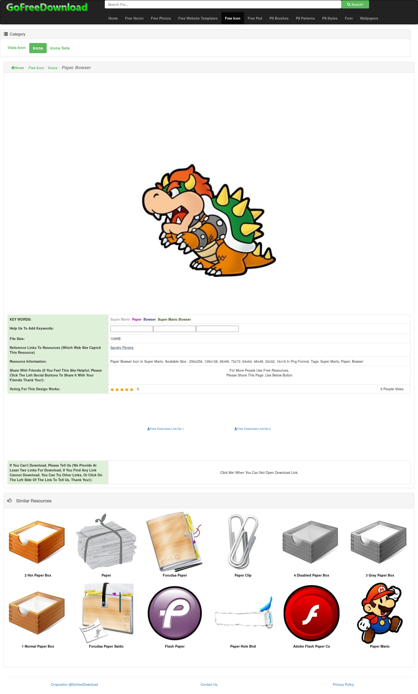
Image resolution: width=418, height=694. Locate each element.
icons (38, 48)
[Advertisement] (209, 110)
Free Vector (134, 18)
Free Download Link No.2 (254, 429)
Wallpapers (369, 18)
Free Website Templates (198, 18)
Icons (52, 67)
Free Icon (234, 18)
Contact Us (209, 684)
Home (113, 18)
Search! (357, 4)
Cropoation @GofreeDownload (74, 684)
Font (349, 18)
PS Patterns (305, 18)
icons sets (60, 48)
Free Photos (161, 18)
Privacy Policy (343, 684)
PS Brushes (279, 18)
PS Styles (330, 18)
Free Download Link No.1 (167, 429)
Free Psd (255, 18)
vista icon (16, 47)
